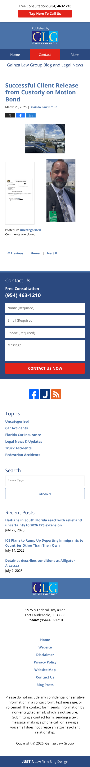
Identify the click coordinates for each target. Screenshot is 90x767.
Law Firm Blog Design (45, 761)
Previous (15, 253)
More (75, 54)
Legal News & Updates (23, 441)
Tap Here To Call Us (45, 13)
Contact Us (45, 677)
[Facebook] (34, 394)
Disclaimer (45, 654)
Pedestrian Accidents (22, 454)
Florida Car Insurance (23, 434)
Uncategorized (30, 230)
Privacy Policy (45, 662)
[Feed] (56, 394)
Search (45, 494)
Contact (45, 54)
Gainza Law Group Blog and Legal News (45, 35)
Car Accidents (16, 428)
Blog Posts (45, 684)
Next (52, 253)
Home (15, 54)
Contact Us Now (45, 368)
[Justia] (45, 394)
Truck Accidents (18, 448)
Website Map (45, 669)
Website (45, 647)
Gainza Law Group (59, 743)
